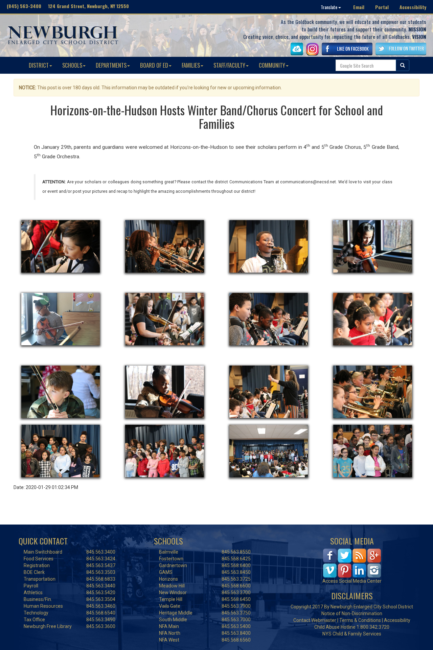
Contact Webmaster (314, 620)
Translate (329, 6)
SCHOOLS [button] (72, 65)
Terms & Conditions (360, 620)
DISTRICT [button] (39, 65)
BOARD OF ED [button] (154, 65)
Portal (382, 6)
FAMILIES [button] (191, 65)
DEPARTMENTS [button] (111, 65)
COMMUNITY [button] (272, 65)
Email (358, 6)
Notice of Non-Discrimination (351, 613)
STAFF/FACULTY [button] (229, 65)
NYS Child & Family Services (351, 633)
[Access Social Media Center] (352, 562)
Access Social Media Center (352, 581)
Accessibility (413, 6)
